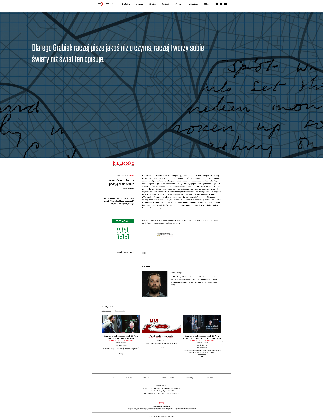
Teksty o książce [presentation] (120, 311)
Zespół (129, 378)
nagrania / (121, 340)
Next (222, 341)
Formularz (209, 378)
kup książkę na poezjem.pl (124, 252)
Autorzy (139, 4)
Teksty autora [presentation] (106, 311)
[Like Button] (144, 253)
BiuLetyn (126, 4)
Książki (152, 4)
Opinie (146, 378)
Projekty (178, 4)
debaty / (161, 338)
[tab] (106, 311)
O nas (112, 378)
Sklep (206, 4)
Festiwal (165, 4)
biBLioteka (193, 4)
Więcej (121, 354)
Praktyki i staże (167, 378)
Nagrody (189, 378)
